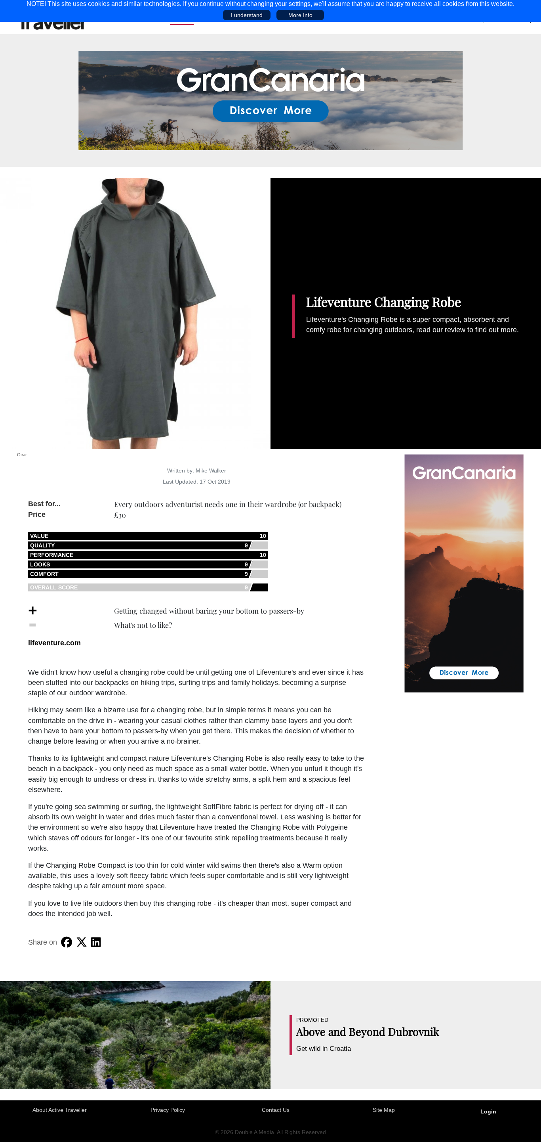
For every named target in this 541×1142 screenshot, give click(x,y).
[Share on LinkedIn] (96, 942)
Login (488, 1111)
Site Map (384, 1110)
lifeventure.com (54, 643)
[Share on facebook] (66, 942)
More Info (300, 15)
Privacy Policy (167, 1110)
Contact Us (276, 1110)
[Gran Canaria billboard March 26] (270, 100)
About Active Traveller (59, 1110)
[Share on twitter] (81, 942)
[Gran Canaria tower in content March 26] (464, 573)
